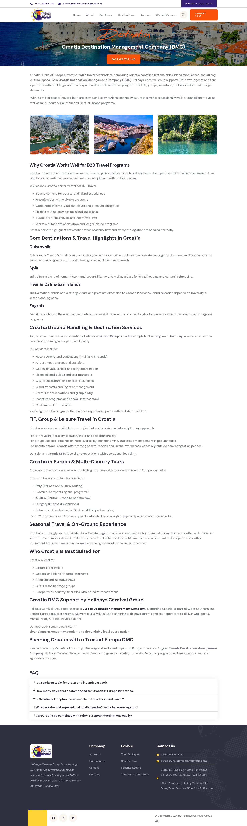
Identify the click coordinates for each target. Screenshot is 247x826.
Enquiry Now (200, 14)
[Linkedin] (177, 3)
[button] (123, 683)
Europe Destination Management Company (114, 609)
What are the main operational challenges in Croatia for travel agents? (87, 707)
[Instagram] (170, 3)
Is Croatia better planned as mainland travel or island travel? (80, 699)
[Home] (41, 15)
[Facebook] (163, 3)
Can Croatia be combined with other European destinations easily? (84, 716)
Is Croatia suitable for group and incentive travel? (71, 683)
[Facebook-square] (53, 818)
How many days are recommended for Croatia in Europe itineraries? (85, 691)
